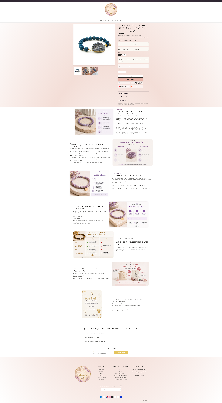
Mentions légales (146, 400)
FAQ (120, 369)
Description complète (133, 93)
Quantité (119, 69)
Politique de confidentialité (120, 377)
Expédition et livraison (120, 373)
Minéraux (101, 375)
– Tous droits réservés (89, 399)
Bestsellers (101, 371)
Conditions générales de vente (120, 375)
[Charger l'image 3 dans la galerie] (94, 71)
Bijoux (101, 373)
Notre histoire (102, 379)
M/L (124, 54)
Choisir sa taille (133, 100)
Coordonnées (134, 399)
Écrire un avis (121, 352)
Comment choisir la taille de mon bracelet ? (111, 341)
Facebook (142, 375)
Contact (120, 371)
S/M (120, 54)
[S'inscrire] (120, 389)
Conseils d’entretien (133, 97)
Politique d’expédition (127, 399)
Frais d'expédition (127, 35)
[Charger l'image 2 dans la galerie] (86, 71)
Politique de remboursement (120, 379)
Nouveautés (101, 369)
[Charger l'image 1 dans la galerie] (77, 71)
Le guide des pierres (101, 377)
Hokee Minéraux (82, 399)
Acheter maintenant (130, 79)
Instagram (136, 375)
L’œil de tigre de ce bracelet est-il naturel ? (111, 333)
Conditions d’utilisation (119, 399)
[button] (74, 9)
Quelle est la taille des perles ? (111, 337)
